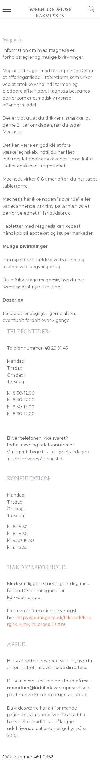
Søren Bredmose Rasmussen (50, 13)
